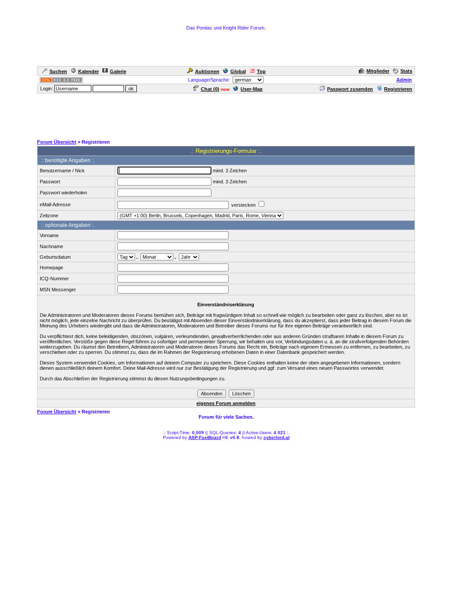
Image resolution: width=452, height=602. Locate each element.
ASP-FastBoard (204, 437)
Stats (406, 71)
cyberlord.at (277, 437)
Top (261, 71)
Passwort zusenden (350, 89)
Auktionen (207, 71)
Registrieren (398, 89)
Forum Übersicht (56, 142)
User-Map (252, 89)
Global (238, 71)
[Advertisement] (226, 114)
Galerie (118, 71)
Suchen (58, 71)
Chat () (210, 89)
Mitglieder (377, 71)
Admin (404, 79)
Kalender (88, 71)
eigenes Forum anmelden (226, 403)
